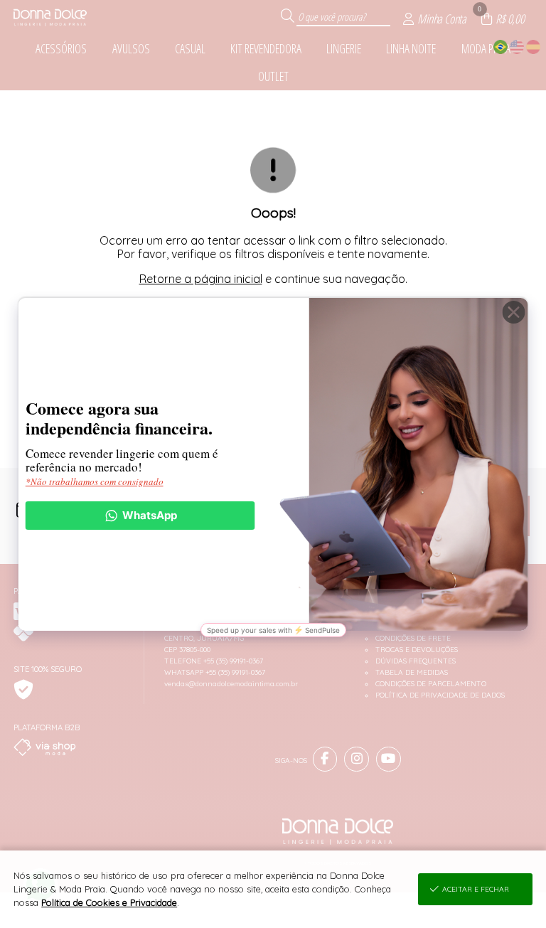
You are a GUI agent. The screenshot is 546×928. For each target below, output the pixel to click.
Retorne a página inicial (200, 279)
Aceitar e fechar (475, 889)
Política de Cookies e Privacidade (109, 902)
